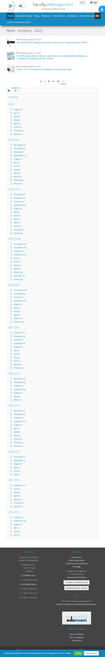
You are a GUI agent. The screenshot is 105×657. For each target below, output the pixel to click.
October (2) (18, 418)
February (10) (19, 275)
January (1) (18, 506)
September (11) (20, 155)
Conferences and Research (76, 563)
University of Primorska (76, 577)
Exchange (77, 566)
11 (63, 81)
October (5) (18, 339)
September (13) (20, 254)
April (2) (17, 123)
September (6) (20, 205)
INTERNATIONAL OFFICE (76, 588)
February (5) (19, 229)
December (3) (19, 145)
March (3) (18, 127)
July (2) (16, 350)
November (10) (20, 247)
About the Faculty (23, 15)
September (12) (20, 300)
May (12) (17, 265)
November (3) (19, 336)
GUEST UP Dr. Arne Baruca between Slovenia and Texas (44, 69)
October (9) (18, 201)
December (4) (19, 379)
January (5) (18, 134)
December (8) (19, 194)
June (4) (17, 432)
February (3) (19, 322)
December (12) (20, 290)
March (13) (18, 318)
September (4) (20, 389)
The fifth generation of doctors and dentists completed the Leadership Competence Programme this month (52, 57)
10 (58, 81)
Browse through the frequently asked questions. (76, 604)
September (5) (20, 343)
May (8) (17, 169)
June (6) (17, 489)
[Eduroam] (76, 618)
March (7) (18, 400)
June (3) (17, 166)
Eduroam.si (76, 640)
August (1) (18, 159)
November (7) (19, 198)
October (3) (18, 297)
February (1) (19, 130)
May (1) (17, 219)
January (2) (18, 233)
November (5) (19, 293)
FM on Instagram (76, 637)
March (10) (18, 272)
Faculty (53, 4)
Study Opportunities (76, 560)
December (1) (19, 332)
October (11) (19, 251)
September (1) (20, 485)
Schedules (72, 15)
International (58, 15)
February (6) (19, 180)
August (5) (18, 304)
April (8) (17, 268)
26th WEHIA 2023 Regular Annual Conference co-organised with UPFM (52, 42)
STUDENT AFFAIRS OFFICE (76, 582)
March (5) (18, 176)
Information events (88, 15)
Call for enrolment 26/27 (19, 22)
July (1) (16, 113)
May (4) (17, 396)
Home (10, 15)
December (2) (19, 411)
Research (45, 15)
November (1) (19, 457)
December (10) (20, 244)
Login (94, 2)
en (82, 2)
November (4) (19, 414)
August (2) (18, 347)
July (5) (16, 162)
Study (36, 15)
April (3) (17, 173)
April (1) (17, 361)
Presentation (76, 557)
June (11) (17, 215)
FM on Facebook (77, 634)
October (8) (18, 152)
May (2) (17, 120)
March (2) (18, 439)
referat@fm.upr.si (29, 584)
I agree (78, 653)
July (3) (16, 258)
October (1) (18, 386)
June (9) (17, 116)
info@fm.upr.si (30, 575)
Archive (13, 97)
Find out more (91, 653)
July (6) (16, 212)
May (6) (17, 311)
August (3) (18, 109)
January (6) (18, 279)
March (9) (18, 226)
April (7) (17, 222)
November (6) (19, 148)
